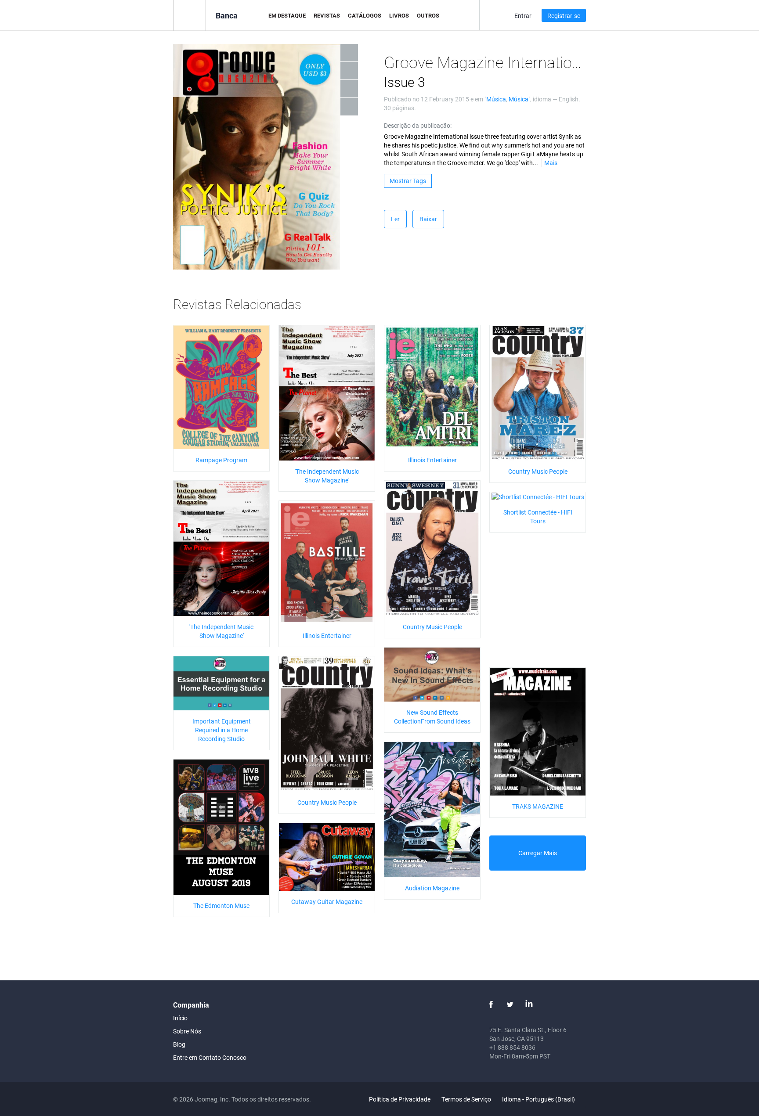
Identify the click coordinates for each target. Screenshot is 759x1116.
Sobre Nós (187, 1031)
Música (496, 99)
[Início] (189, 15)
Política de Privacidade (399, 1099)
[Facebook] (491, 1004)
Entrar (522, 15)
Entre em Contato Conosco (209, 1057)
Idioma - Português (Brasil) (539, 1099)
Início (180, 1018)
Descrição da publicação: (418, 125)
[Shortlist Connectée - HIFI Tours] (538, 496)
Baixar (428, 219)
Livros (399, 15)
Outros (428, 15)
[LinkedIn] (529, 1004)
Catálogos (364, 15)
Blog (179, 1044)
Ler (395, 219)
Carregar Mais (537, 853)
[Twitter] (510, 1004)
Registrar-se (563, 15)
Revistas (327, 15)
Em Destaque (287, 15)
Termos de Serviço (466, 1099)
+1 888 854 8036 (512, 1047)
